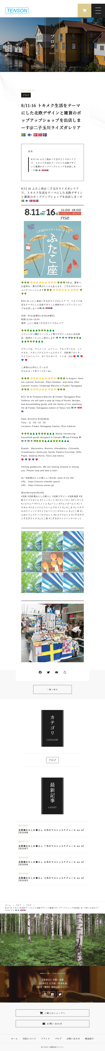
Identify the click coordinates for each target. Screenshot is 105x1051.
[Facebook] (40, 672)
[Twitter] (48, 672)
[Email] (56, 672)
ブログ (26, 95)
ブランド (45, 1038)
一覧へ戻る (52, 689)
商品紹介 (89, 1038)
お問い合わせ (54, 1023)
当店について (29, 1038)
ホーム (14, 1038)
